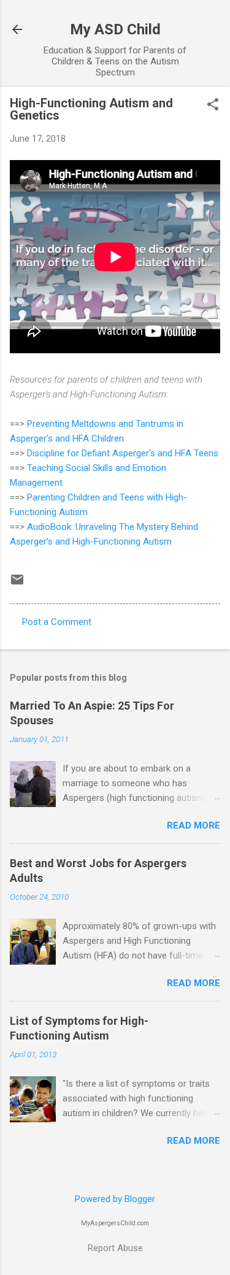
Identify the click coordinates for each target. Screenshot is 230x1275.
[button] (212, 105)
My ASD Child (115, 29)
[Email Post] (17, 583)
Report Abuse (115, 1248)
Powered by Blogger (115, 1198)
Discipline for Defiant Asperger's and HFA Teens (122, 453)
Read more (193, 825)
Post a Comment (56, 621)
